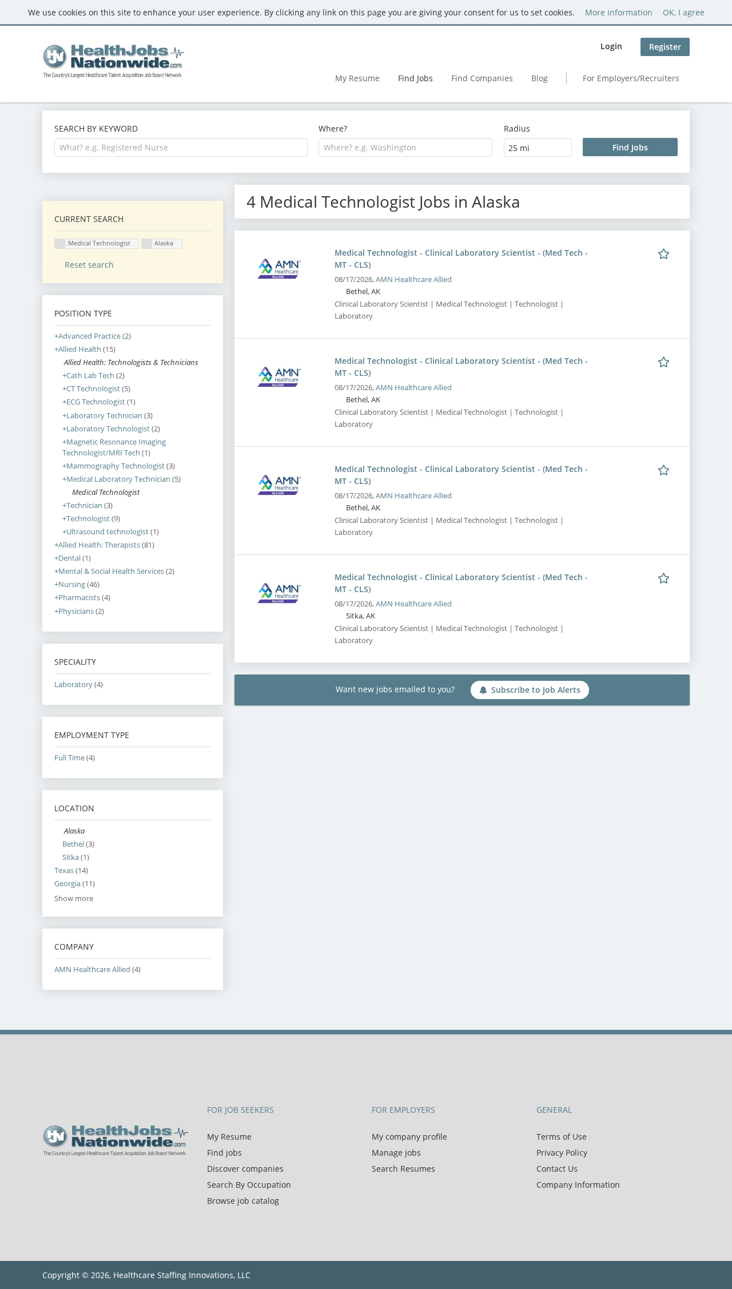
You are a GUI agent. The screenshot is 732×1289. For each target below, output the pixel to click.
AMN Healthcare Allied (414, 279)
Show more (73, 898)
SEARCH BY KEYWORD (96, 128)
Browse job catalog (243, 1200)
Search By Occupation (249, 1184)
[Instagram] (105, 1180)
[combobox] (181, 147)
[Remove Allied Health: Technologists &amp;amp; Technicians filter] (59, 362)
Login (611, 46)
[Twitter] (69, 1180)
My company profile (409, 1136)
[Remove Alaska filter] (59, 831)
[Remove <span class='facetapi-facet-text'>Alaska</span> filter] (147, 244)
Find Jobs (415, 78)
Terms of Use (561, 1136)
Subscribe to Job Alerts (535, 689)
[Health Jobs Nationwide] (113, 61)
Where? (333, 128)
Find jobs (224, 1152)
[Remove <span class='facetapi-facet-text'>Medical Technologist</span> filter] (60, 244)
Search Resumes (403, 1168)
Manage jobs (396, 1152)
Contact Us (557, 1168)
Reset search (89, 264)
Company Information (578, 1184)
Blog (539, 78)
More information (619, 12)
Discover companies (245, 1168)
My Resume (357, 78)
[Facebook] (50, 1180)
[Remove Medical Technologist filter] (67, 492)
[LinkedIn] (88, 1180)
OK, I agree (684, 12)
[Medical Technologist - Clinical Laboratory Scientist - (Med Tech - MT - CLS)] (279, 268)
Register (665, 46)
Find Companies (482, 78)
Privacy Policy (561, 1152)
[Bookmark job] (666, 252)
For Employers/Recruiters (631, 78)
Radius (517, 128)
